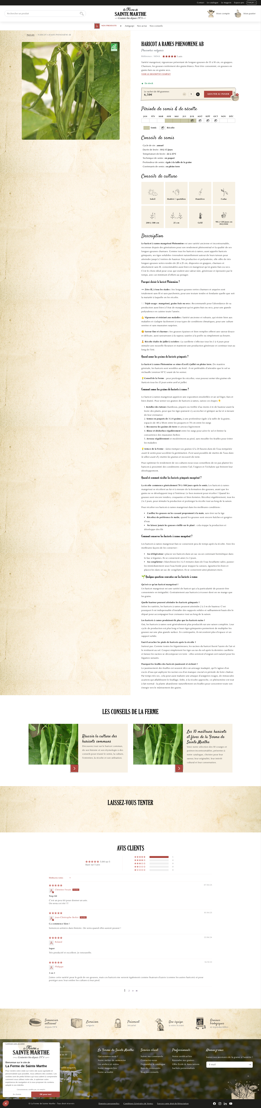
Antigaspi (129, 26)
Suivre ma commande (152, 1056)
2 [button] (129, 990)
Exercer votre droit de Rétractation (173, 1103)
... (22, 35)
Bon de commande (151, 1068)
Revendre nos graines (183, 1060)
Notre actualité (105, 1072)
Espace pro (239, 2)
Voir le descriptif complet (156, 74)
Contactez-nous (149, 1060)
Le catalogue (212, 2)
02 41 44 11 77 (59, 1055)
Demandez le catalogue (153, 1064)
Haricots (31, 35)
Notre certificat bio (182, 1056)
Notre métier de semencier (112, 1060)
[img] (55, 885)
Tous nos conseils (149, 1072)
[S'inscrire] (250, 1064)
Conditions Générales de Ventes (138, 1103)
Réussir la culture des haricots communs (99, 739)
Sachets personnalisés (183, 1068)
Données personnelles (109, 1103)
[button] (105, 26)
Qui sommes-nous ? (108, 1056)
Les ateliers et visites (108, 1064)
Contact (200, 2)
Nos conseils (156, 26)
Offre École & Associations (185, 1064)
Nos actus (142, 26)
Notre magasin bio (107, 1068)
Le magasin (226, 2)
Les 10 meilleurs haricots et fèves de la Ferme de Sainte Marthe (207, 737)
